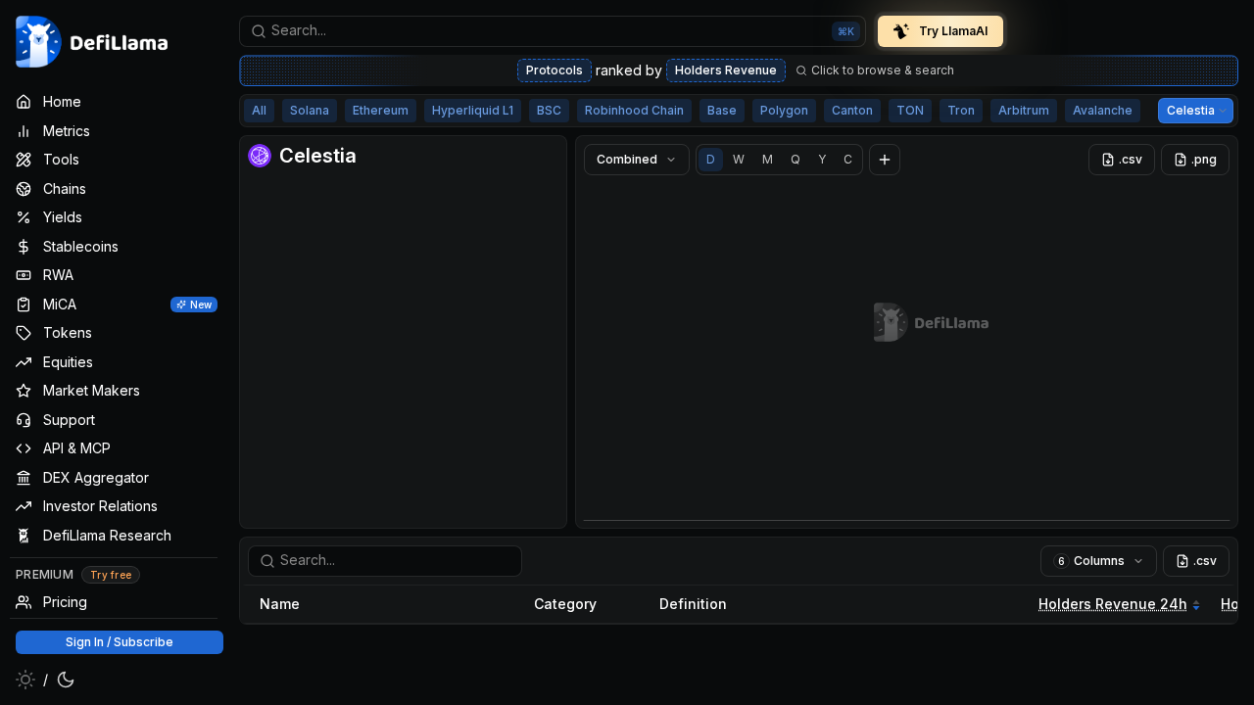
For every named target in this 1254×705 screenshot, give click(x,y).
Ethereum (381, 110)
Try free (110, 575)
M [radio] (767, 159)
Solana (309, 110)
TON (910, 110)
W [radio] (739, 159)
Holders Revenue (726, 70)
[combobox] (552, 31)
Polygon (784, 110)
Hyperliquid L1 (472, 110)
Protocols (554, 70)
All (259, 110)
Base (722, 110)
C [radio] (848, 159)
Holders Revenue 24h (1112, 603)
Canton (852, 110)
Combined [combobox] (627, 159)
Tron (961, 110)
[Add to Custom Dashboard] (884, 159)
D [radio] (710, 159)
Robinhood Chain (634, 110)
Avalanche (1103, 110)
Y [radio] (822, 159)
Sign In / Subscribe (119, 641)
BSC (549, 110)
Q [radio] (795, 159)
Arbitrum (1023, 110)
